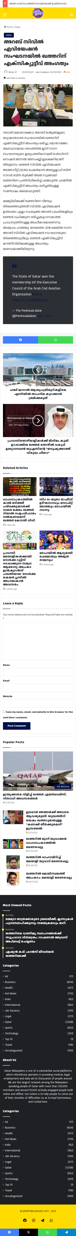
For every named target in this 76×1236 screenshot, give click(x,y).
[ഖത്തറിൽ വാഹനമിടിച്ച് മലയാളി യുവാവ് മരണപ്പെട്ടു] (13, 862)
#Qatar (37, 294)
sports (9, 1028)
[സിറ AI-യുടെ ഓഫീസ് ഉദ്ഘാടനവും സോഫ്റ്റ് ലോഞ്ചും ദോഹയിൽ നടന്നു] (56, 486)
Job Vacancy (12, 1011)
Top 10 (9, 1039)
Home (9, 27)
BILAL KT (13, 72)
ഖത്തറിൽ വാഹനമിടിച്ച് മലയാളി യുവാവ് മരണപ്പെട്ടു (47, 859)
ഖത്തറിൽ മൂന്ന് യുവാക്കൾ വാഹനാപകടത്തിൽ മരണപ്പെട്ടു (46, 843)
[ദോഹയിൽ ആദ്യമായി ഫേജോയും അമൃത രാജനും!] (56, 540)
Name (6, 665)
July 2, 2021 (44, 316)
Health (9, 988)
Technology (11, 1033)
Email (6, 680)
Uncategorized (13, 1051)
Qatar (18, 27)
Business (10, 982)
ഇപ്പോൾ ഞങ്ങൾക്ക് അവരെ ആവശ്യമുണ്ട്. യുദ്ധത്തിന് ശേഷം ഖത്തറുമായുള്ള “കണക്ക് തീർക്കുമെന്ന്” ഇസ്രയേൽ (47, 820)
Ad (6, 976)
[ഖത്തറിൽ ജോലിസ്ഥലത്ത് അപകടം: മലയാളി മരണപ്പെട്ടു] (13, 879)
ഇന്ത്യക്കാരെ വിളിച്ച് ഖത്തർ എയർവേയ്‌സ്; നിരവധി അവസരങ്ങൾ (34, 796)
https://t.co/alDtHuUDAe (30, 300)
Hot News (10, 993)
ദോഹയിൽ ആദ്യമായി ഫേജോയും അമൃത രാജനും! (56, 556)
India (8, 999)
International (12, 1005)
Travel (8, 1045)
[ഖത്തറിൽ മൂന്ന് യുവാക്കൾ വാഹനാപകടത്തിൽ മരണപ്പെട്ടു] (13, 844)
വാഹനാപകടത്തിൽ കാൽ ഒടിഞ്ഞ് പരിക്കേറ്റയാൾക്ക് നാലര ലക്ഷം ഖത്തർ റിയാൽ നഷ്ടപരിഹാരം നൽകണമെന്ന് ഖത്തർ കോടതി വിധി (19, 510)
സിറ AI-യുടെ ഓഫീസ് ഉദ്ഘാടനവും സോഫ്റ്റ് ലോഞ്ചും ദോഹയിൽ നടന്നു (56, 504)
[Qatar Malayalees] (38, 13)
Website (7, 696)
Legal (8, 1016)
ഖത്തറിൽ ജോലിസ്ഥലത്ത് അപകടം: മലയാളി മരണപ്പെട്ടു (49, 876)
